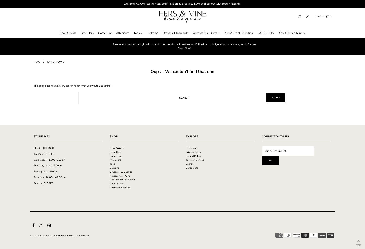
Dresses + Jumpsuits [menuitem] (175, 33)
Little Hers (115, 152)
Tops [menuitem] (137, 33)
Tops (112, 164)
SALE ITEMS (117, 183)
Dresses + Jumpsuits (121, 172)
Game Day (115, 156)
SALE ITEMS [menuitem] (266, 33)
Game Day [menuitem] (105, 33)
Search (189, 164)
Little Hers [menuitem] (87, 33)
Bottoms (114, 168)
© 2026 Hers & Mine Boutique (47, 235)
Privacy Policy (193, 152)
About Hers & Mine (120, 187)
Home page (192, 148)
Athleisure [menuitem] (122, 33)
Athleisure (115, 160)
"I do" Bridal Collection (122, 179)
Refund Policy (193, 156)
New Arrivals (117, 148)
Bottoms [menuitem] (153, 33)
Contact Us (192, 168)
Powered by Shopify (77, 235)
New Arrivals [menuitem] (68, 33)
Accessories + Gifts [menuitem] (205, 33)
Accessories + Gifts (120, 176)
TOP (358, 244)
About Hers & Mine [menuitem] (290, 33)
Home (37, 61)
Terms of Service (195, 160)
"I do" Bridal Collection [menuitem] (239, 33)
